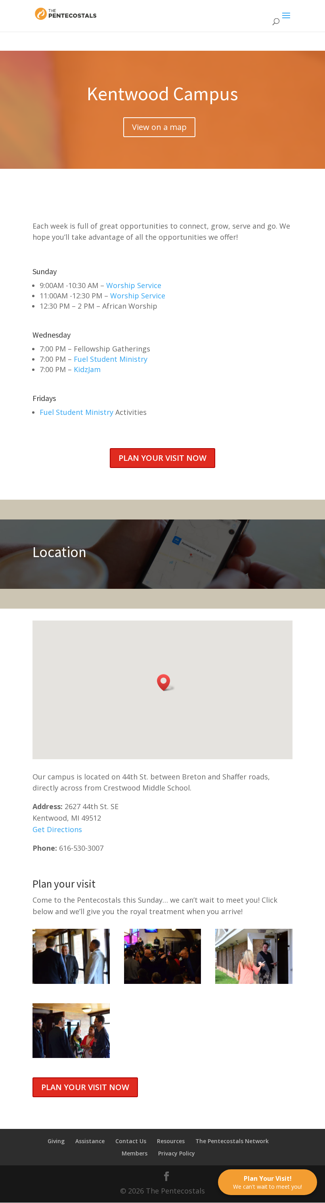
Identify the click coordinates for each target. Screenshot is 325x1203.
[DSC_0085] (71, 981)
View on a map (159, 127)
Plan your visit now (162, 458)
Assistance (90, 1141)
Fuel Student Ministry (110, 359)
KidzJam (87, 369)
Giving (56, 1141)
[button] (166, 682)
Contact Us (130, 1141)
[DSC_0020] (162, 981)
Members (134, 1153)
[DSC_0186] (71, 1055)
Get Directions (57, 829)
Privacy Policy (176, 1153)
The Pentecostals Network (232, 1141)
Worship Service (133, 285)
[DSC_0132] (253, 981)
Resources (171, 1141)
